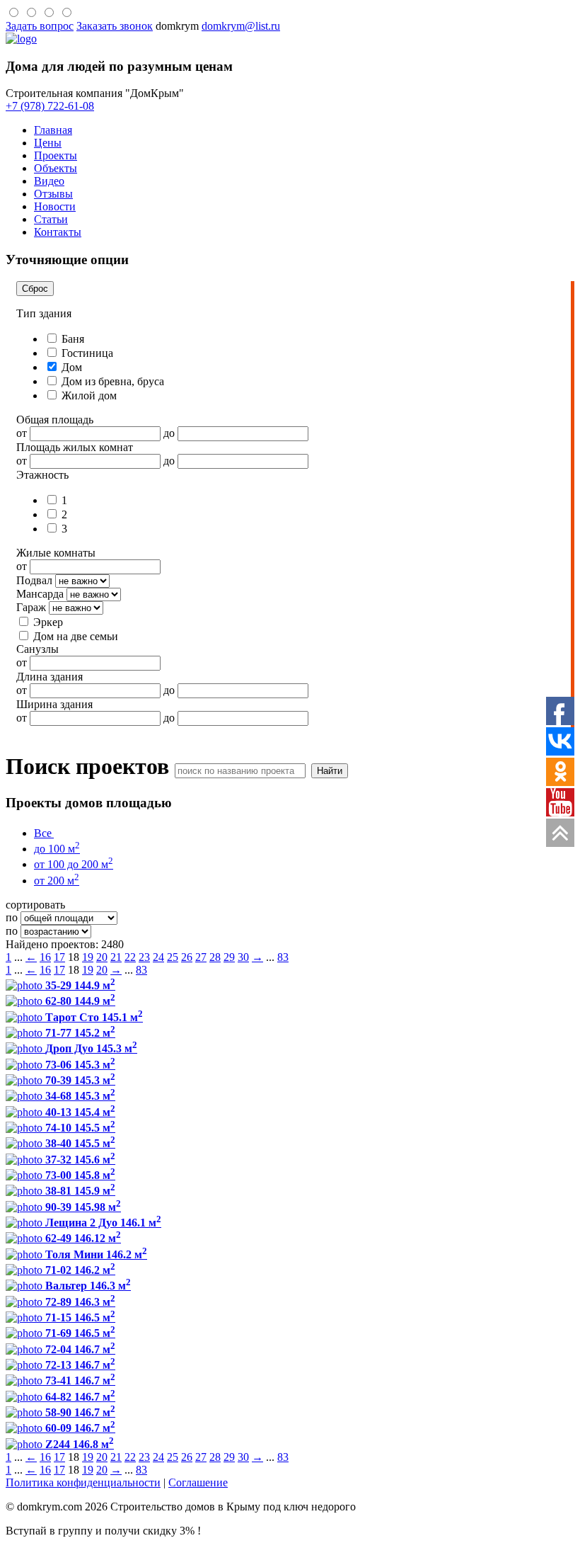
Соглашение (198, 1482)
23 (144, 957)
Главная (53, 130)
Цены (48, 143)
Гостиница (86, 353)
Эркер (46, 622)
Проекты (55, 155)
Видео (49, 181)
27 (201, 957)
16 (45, 957)
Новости (55, 206)
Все (43, 833)
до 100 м (57, 849)
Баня (71, 339)
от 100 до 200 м (73, 864)
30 (243, 957)
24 (158, 957)
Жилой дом (88, 395)
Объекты (55, 168)
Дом (70, 367)
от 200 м (56, 881)
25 (172, 957)
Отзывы (53, 194)
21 (116, 957)
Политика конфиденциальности (83, 1482)
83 (283, 957)
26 (186, 957)
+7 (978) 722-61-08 (50, 106)
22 (130, 957)
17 (59, 957)
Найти (329, 770)
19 (87, 957)
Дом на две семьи (74, 636)
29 (229, 957)
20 (102, 957)
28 (215, 957)
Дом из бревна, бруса (111, 381)
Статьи (51, 219)
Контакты (57, 232)
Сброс (35, 288)
